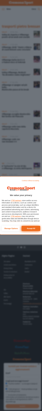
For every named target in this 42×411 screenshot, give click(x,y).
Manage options (11, 228)
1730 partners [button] (16, 200)
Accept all (31, 228)
